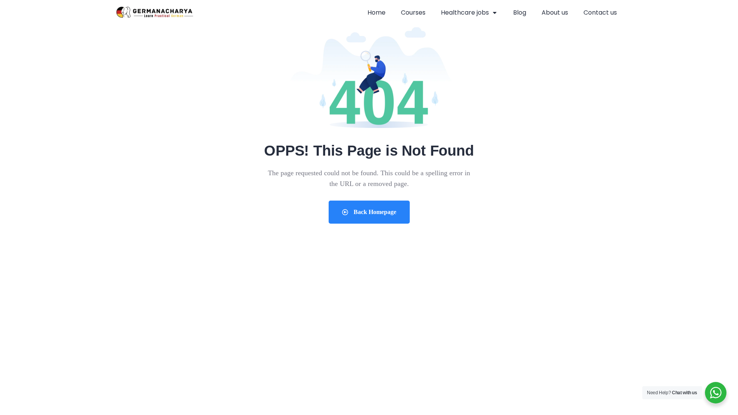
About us (555, 12)
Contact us (600, 12)
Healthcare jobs (465, 12)
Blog (519, 12)
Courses (413, 12)
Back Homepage (374, 212)
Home (376, 12)
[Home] (154, 13)
